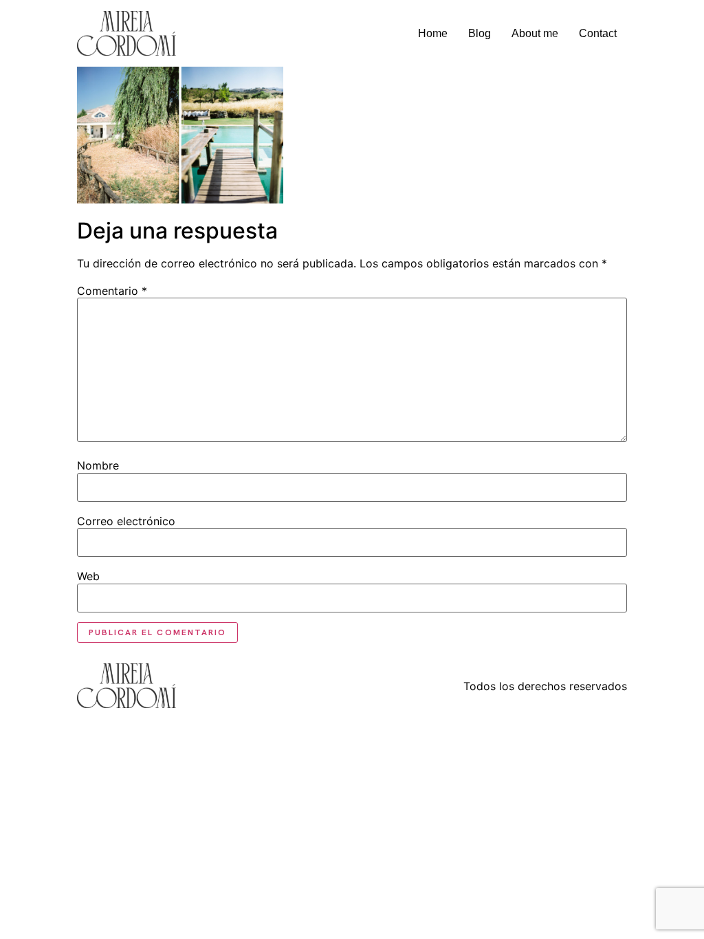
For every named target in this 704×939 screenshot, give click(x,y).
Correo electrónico (126, 521)
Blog (479, 33)
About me (535, 33)
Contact (598, 33)
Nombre (98, 465)
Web (88, 576)
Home (433, 33)
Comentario (112, 290)
